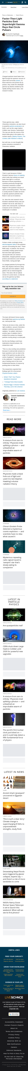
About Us (14, 1028)
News (21, 35)
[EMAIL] (15, 400)
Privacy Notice (20, 302)
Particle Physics (19, 15)
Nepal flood (13, 7)
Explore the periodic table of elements (8, 975)
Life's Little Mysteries (8, 959)
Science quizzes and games (8, 986)
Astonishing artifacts (19, 961)
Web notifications (14, 1044)
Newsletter (22, 71)
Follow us (14, 71)
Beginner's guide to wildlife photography (19, 986)
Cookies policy (14, 1038)
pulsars (18, 80)
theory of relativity (19, 175)
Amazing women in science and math (19, 970)
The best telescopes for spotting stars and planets (8, 989)
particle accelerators (15, 126)
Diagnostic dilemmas (8, 961)
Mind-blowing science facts (19, 989)
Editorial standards (14, 1050)
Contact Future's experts (14, 1025)
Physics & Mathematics (7, 15)
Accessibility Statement (14, 1022)
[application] (14, 157)
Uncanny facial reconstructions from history (19, 975)
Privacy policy (14, 1034)
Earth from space (20, 959)
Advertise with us (14, 1041)
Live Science (21, 391)
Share (6, 71)
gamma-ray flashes (19, 319)
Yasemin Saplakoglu (13, 34)
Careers (14, 1047)
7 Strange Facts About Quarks (13, 382)
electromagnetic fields (9, 244)
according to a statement (10, 279)
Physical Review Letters (9, 373)
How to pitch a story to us (14, 1053)
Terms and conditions (14, 1031)
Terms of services (19, 300)
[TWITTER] (12, 400)
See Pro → (16, 2)
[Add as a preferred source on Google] (14, 1014)
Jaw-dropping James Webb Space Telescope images (8, 971)
